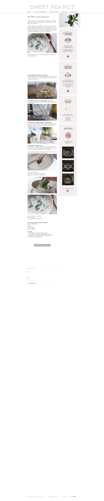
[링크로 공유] (30, 268)
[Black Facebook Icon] (70, 496)
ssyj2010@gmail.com (53, 496)
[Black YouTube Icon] (74, 496)
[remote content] (42, 65)
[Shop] (68, 56)
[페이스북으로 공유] (28, 268)
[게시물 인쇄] (33, 268)
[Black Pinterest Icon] (72, 496)
